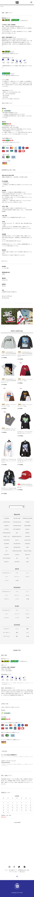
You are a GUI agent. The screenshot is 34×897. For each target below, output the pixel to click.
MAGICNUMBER (27, 525)
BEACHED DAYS (17, 547)
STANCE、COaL (6, 536)
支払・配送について (13, 870)
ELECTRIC (6, 529)
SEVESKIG (6, 525)
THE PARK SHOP (17, 543)
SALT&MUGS (6, 543)
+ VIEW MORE (17, 822)
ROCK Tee (6, 561)
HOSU (27, 547)
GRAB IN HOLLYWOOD (17, 550)
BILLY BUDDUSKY (17, 529)
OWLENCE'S (27, 543)
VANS (27, 558)
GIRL (17, 532)
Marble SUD (27, 554)
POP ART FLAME (17, 518)
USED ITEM (17, 561)
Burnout (16, 540)
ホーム (2, 6)
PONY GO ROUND (6, 558)
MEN (17, 569)
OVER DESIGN (6, 540)
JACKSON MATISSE (6, 532)
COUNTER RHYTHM (17, 525)
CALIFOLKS (27, 536)
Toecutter (6, 547)
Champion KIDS (27, 540)
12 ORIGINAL (6, 518)
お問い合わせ (22, 871)
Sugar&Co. (27, 529)
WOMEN (17, 587)
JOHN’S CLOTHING (27, 550)
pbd (17, 558)
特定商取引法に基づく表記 (23, 870)
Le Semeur (17, 554)
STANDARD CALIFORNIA (27, 518)
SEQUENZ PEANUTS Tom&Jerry (17, 536)
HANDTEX (27, 532)
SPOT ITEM (6, 554)
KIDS (17, 606)
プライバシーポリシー (13, 871)
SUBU (27, 561)
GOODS (17, 625)
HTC (6, 550)
